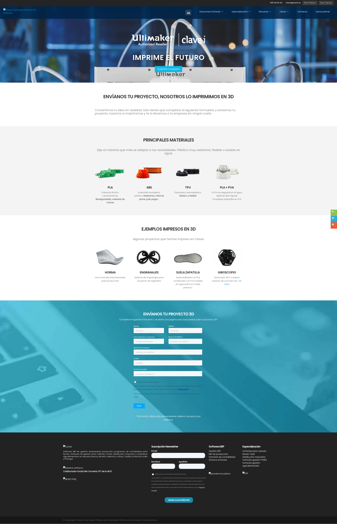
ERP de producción (218, 454)
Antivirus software (218, 459)
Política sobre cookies (130, 520)
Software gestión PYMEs (254, 459)
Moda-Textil (248, 454)
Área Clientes (326, 3)
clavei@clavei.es (293, 3)
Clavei (283, 11)
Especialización (240, 11)
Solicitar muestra (168, 69)
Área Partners (310, 3)
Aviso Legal (89, 520)
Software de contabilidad (222, 456)
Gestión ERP (215, 451)
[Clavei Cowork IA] (188, 12)
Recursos (263, 11)
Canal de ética (149, 520)
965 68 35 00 (276, 3)
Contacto (302, 11)
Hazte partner (323, 11)
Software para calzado (254, 451)
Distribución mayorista (253, 456)
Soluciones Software (209, 11)
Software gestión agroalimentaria (251, 464)
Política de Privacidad (107, 520)
